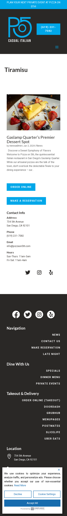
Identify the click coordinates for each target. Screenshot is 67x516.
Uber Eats (52, 438)
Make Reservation (45, 347)
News (39, 145)
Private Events (48, 383)
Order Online (21, 187)
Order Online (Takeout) (41, 400)
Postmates (51, 425)
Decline (18, 494)
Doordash (52, 406)
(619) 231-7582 (48, 29)
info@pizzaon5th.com (18, 246)
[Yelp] (51, 272)
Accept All (32, 503)
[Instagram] (39, 272)
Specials (53, 370)
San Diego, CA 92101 (25, 459)
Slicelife (53, 432)
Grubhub (53, 413)
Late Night (51, 354)
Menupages (51, 419)
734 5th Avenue (22, 455)
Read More (20, 485)
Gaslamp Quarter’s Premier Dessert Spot (31, 139)
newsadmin (16, 145)
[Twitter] (28, 272)
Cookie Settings (47, 494)
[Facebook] (16, 272)
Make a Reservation (26, 200)
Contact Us (50, 341)
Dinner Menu (50, 377)
